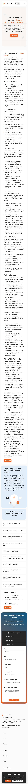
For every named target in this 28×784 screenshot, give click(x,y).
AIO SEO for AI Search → (12, 597)
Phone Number (7, 664)
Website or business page (10, 679)
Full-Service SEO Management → (14, 595)
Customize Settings (17, 780)
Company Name (8, 671)
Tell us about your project (10, 687)
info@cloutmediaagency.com (12, 725)
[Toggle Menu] (24, 4)
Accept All (8, 780)
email (5, 656)
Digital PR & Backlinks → (11, 604)
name (5, 648)
